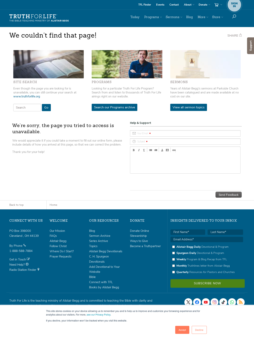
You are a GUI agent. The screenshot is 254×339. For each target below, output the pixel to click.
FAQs (53, 236)
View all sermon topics (189, 107)
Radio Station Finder (23, 270)
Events (160, 5)
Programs (151, 17)
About (187, 5)
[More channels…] (241, 302)
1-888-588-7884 (21, 251)
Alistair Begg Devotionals (105, 251)
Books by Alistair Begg (104, 287)
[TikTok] (223, 302)
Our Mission (57, 231)
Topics (93, 246)
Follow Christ (58, 246)
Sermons (172, 17)
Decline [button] (199, 329)
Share (233, 35)
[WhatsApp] (232, 302)
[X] (188, 302)
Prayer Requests (60, 256)
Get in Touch (18, 259)
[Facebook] (197, 302)
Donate (203, 5)
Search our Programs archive (114, 107)
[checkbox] (206, 259)
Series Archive (98, 241)
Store (216, 17)
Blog (189, 17)
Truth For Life (39, 18)
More (201, 17)
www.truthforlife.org (26, 96)
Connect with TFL (101, 282)
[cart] (218, 5)
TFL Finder (144, 5)
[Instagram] (214, 302)
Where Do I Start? (62, 251)
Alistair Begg (58, 241)
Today (135, 17)
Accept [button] (182, 329)
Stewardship (138, 236)
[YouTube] (206, 302)
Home (53, 205)
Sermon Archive (99, 236)
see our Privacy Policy (98, 314)
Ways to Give (139, 241)
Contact (174, 5)
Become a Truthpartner (145, 246)
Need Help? (17, 265)
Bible (92, 277)
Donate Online (139, 231)
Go (46, 107)
